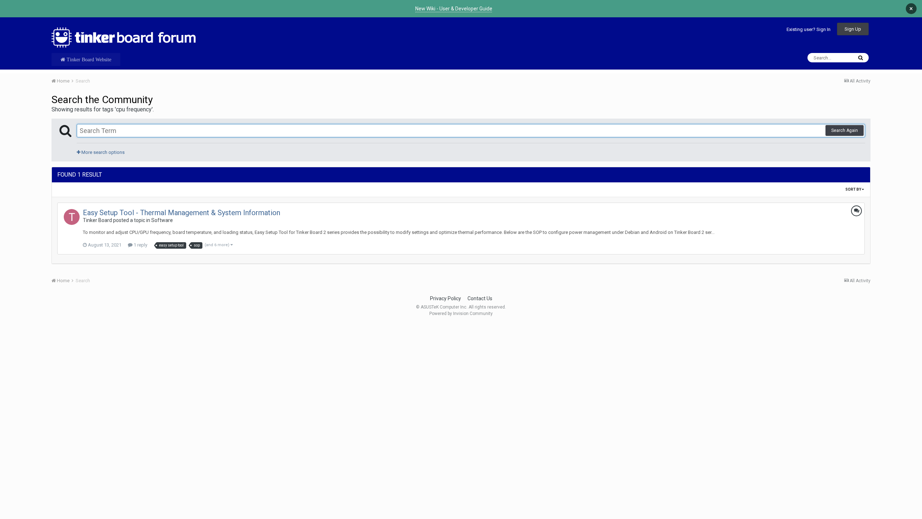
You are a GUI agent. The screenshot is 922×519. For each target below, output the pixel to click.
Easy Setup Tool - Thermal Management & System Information (181, 212)
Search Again (844, 130)
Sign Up (853, 29)
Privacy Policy (445, 298)
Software (162, 220)
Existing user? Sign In (809, 29)
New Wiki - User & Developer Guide (453, 9)
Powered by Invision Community (461, 313)
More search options (102, 152)
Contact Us (479, 298)
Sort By (853, 189)
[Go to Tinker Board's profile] (72, 217)
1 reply (140, 245)
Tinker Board (97, 220)
